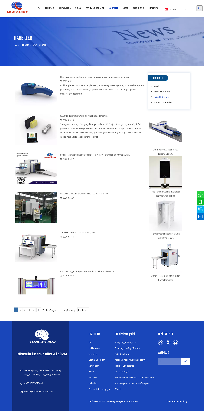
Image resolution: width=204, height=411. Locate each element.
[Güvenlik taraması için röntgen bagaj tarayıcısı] (165, 256)
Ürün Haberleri (161, 96)
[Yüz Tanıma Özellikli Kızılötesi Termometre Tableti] (165, 172)
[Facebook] (160, 342)
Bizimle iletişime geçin (99, 389)
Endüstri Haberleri (163, 102)
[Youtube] (175, 342)
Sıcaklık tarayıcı (122, 371)
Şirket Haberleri (162, 91)
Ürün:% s (93, 354)
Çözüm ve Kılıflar (97, 359)
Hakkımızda (94, 348)
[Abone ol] (185, 361)
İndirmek (93, 377)
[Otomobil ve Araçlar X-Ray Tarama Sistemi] (165, 130)
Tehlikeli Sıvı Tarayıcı (124, 365)
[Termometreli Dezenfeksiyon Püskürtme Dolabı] (165, 214)
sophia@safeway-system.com (38, 391)
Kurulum (158, 86)
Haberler (93, 383)
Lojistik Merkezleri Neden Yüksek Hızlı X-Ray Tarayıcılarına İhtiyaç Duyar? (95, 154)
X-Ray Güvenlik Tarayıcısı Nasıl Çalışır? (78, 232)
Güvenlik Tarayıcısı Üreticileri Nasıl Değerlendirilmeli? (85, 115)
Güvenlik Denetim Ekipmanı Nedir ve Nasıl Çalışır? (84, 193)
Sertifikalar (94, 365)
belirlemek (83, 310)
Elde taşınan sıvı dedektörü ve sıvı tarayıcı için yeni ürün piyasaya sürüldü (94, 77)
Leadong (183, 401)
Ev (90, 342)
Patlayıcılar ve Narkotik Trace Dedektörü (134, 377)
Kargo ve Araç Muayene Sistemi (130, 359)
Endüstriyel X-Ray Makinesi (127, 348)
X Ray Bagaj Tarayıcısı (125, 342)
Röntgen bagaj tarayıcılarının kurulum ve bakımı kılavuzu (87, 271)
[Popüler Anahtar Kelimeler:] (200, 8)
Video (91, 371)
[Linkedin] (168, 342)
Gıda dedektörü (122, 354)
